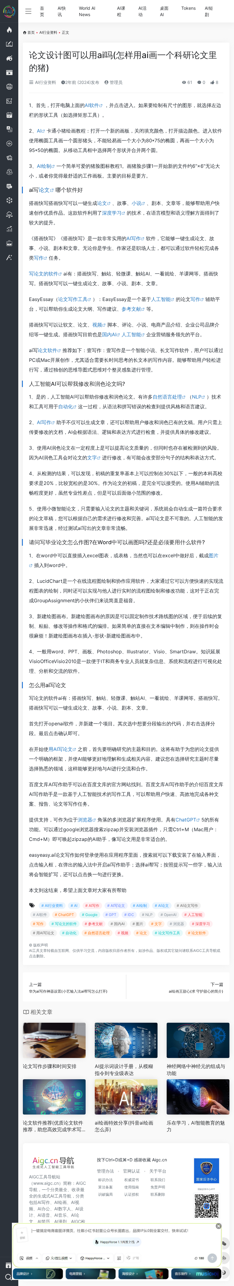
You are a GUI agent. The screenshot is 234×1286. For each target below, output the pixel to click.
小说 (136, 203)
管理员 (115, 82)
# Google (90, 914)
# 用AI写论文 (43, 933)
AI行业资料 (48, 32)
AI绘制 (44, 166)
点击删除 (36, 956)
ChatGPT (186, 820)
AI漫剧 (60, 1221)
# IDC (129, 914)
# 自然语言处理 (97, 933)
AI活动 (142, 11)
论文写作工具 (72, 299)
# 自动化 (69, 933)
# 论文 (141, 933)
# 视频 (123, 933)
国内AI (109, 334)
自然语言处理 (167, 397)
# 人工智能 (193, 914)
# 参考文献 (94, 923)
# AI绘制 (140, 905)
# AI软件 (40, 914)
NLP (196, 397)
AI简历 (43, 1221)
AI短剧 (209, 11)
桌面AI (164, 11)
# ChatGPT (64, 914)
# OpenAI (168, 914)
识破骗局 (105, 1194)
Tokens (188, 8)
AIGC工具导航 (205, 950)
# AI (74, 905)
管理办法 (105, 1171)
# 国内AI (118, 923)
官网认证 (131, 1171)
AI (39, 131)
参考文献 (131, 309)
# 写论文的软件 (64, 923)
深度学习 (112, 213)
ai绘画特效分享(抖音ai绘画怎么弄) (124, 1126)
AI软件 (92, 105)
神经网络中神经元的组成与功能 (196, 1069)
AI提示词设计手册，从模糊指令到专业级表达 (124, 1069)
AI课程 (121, 11)
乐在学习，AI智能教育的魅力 (196, 1126)
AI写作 (133, 238)
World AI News (87, 11)
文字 (92, 458)
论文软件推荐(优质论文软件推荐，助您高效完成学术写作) (53, 1126)
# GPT (110, 914)
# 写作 (38, 923)
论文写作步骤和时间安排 (49, 1066)
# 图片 (138, 923)
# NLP (147, 914)
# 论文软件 (197, 933)
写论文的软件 (43, 274)
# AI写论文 (116, 905)
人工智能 (161, 299)
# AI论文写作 (187, 905)
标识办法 (105, 1179)
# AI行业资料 (52, 905)
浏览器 (85, 820)
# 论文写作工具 (167, 933)
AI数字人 (62, 1208)
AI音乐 (60, 1215)
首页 (42, 11)
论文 (44, 190)
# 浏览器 (177, 923)
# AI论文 (162, 905)
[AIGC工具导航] (53, 1164)
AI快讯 (62, 11)
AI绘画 (60, 1202)
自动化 (65, 406)
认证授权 (131, 1194)
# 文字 (156, 923)
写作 (39, 258)
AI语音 (43, 1215)
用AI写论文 (60, 749)
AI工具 (34, 950)
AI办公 (43, 1208)
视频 (97, 325)
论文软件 (47, 350)
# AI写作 (92, 905)
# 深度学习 (201, 923)
